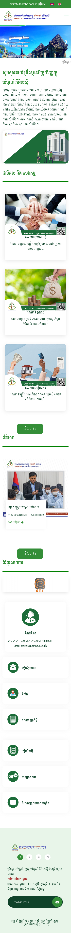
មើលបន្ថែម (30, 429)
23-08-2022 (38, 515)
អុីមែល (42, 4)
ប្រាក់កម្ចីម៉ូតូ (14, 507)
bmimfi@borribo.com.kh (23, 4)
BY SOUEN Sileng (19, 515)
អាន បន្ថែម (14, 522)
